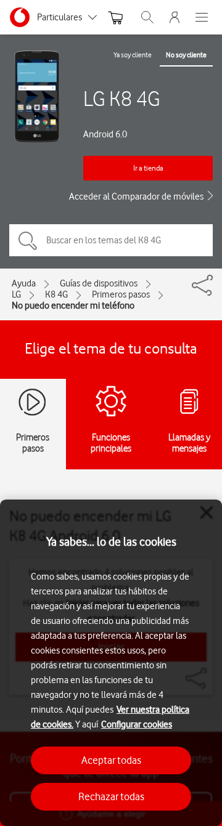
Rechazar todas (111, 796)
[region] (111, 663)
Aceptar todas (111, 760)
